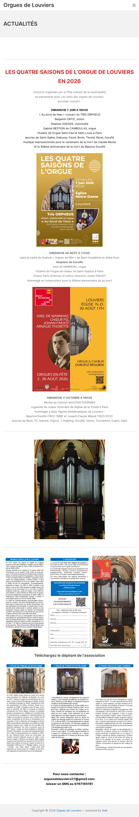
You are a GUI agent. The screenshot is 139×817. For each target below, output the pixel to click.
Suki (104, 810)
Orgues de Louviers (68, 810)
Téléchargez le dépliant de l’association (69, 655)
